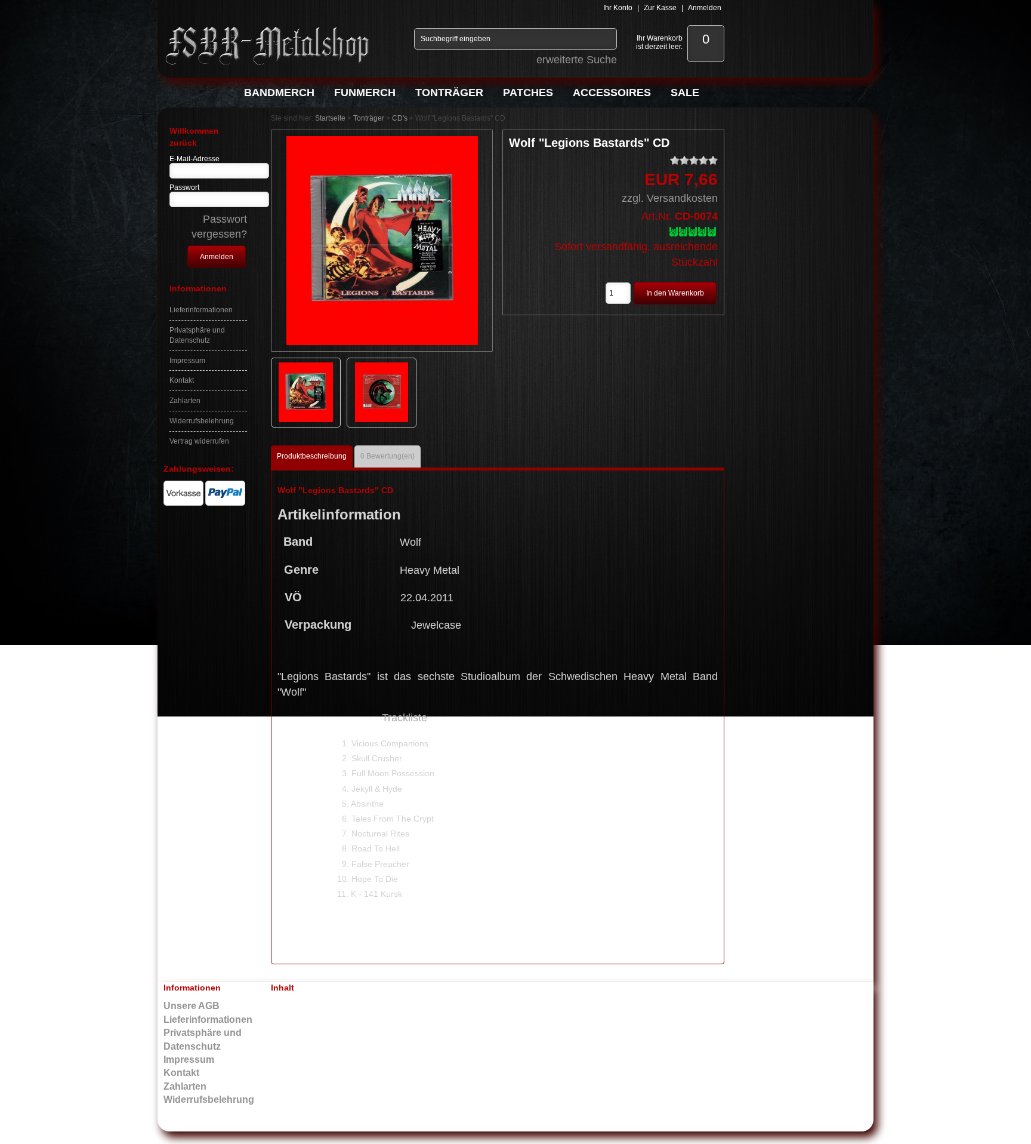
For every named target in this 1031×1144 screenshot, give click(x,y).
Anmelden (704, 8)
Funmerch (365, 93)
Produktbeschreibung (312, 456)
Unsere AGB (191, 1006)
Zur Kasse (660, 8)
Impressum (187, 360)
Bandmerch (279, 93)
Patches (528, 93)
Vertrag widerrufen (199, 441)
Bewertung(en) (387, 456)
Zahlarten (184, 400)
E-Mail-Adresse (194, 159)
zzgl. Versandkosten (670, 198)
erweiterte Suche (576, 60)
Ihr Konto (617, 8)
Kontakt (181, 380)
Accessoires (612, 93)
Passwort (184, 187)
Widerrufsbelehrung (201, 421)
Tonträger (449, 93)
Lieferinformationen (201, 310)
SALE (685, 93)
